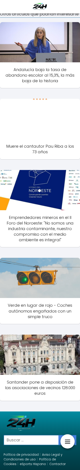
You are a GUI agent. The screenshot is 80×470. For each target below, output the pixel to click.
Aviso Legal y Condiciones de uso (33, 457)
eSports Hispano (33, 464)
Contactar (57, 464)
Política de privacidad (21, 454)
